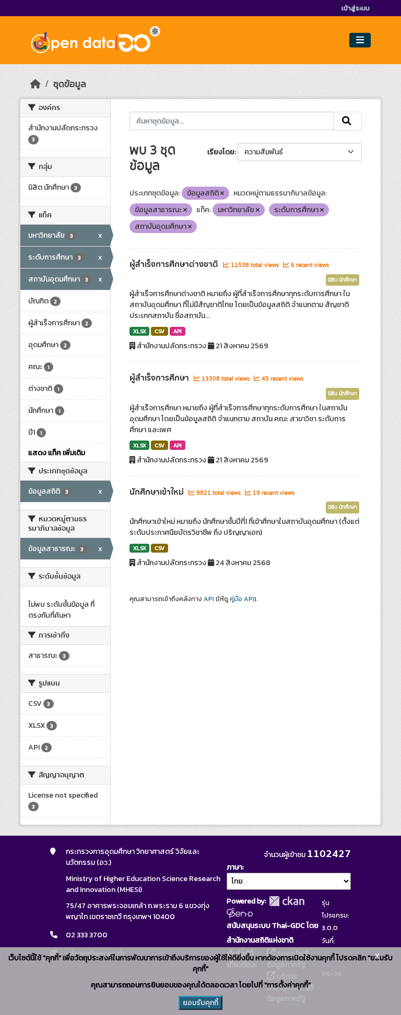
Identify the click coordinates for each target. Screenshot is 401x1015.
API (177, 331)
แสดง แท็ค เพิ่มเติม (56, 452)
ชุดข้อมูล (69, 84)
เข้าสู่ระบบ (355, 8)
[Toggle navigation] (360, 40)
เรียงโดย (220, 151)
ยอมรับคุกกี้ (200, 1002)
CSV (159, 331)
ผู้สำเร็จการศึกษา (160, 378)
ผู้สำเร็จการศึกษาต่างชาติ (174, 264)
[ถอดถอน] (222, 193)
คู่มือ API (242, 599)
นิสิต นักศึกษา (342, 280)
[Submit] (347, 121)
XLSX (139, 331)
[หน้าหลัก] (35, 84)
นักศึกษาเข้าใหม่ (157, 492)
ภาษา (234, 867)
